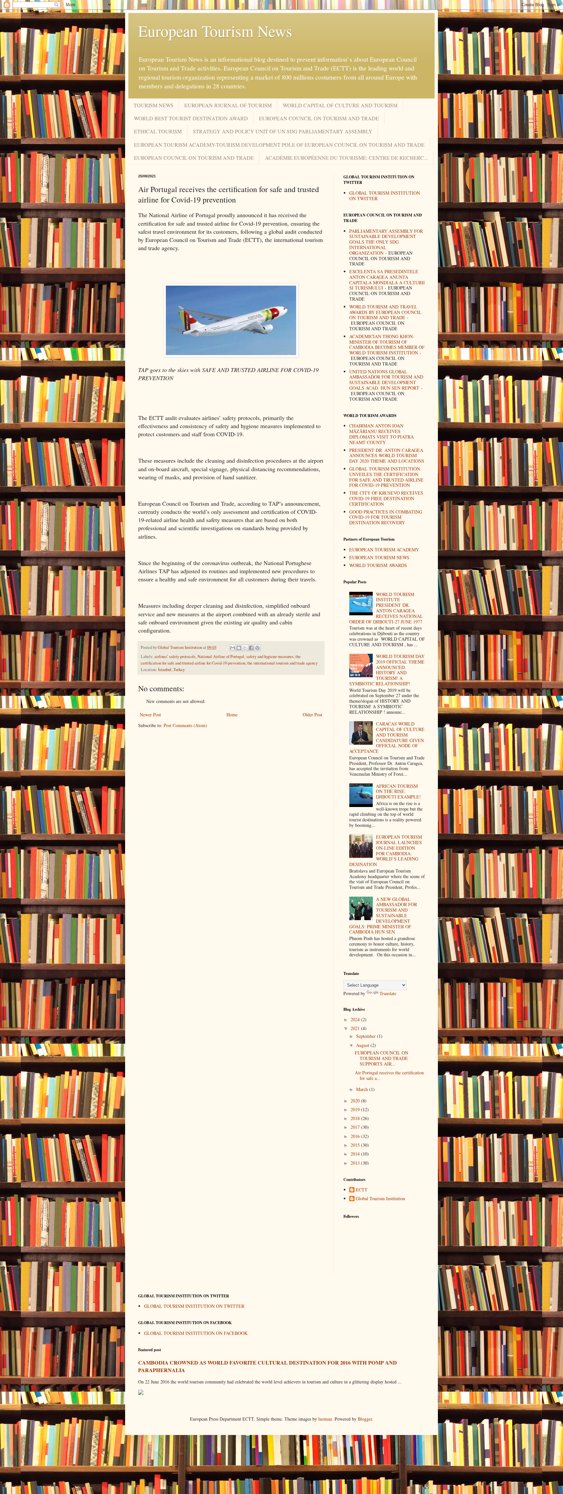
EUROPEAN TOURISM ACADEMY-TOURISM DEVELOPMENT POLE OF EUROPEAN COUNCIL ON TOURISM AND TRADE (279, 144)
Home (232, 714)
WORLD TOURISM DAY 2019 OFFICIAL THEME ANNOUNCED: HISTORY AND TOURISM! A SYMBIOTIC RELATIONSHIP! (387, 670)
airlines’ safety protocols (174, 656)
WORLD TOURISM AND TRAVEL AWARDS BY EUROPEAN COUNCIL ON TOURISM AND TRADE (385, 312)
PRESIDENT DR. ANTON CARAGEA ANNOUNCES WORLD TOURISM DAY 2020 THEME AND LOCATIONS (386, 455)
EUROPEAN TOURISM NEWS (379, 557)
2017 (356, 1127)
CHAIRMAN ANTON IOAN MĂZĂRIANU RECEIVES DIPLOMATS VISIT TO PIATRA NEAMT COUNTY (381, 434)
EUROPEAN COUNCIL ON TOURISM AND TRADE (319, 118)
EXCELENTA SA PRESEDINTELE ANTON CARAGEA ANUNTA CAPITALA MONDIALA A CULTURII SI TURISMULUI (387, 279)
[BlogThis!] (239, 648)
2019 (356, 1109)
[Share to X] (245, 648)
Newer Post (150, 714)
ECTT (362, 1190)
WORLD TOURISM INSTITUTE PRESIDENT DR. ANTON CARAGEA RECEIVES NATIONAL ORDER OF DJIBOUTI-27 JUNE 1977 (386, 608)
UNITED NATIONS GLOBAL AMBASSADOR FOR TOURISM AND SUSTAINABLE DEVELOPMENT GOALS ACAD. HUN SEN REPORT (386, 379)
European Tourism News (215, 30)
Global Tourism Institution (380, 1199)
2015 (356, 1145)
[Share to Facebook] (251, 648)
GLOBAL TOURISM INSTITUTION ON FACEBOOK (196, 1333)
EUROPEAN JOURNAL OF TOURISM (228, 105)
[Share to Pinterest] (257, 648)
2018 (356, 1118)
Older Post (312, 714)
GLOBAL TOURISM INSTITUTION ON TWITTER (384, 196)
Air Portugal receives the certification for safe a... (389, 1075)
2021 (356, 1028)
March (362, 1089)
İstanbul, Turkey (171, 669)
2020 (356, 1101)
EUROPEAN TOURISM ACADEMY (384, 549)
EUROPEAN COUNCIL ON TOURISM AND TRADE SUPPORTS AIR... (381, 1058)
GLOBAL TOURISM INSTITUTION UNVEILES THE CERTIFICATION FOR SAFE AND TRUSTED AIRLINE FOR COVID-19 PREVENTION (386, 477)
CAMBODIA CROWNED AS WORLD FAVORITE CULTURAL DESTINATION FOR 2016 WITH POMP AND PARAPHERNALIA (267, 1366)
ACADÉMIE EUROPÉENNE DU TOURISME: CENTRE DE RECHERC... (346, 157)
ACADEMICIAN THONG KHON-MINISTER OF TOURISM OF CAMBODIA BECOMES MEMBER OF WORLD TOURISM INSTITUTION (387, 344)
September (366, 1036)
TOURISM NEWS (153, 105)
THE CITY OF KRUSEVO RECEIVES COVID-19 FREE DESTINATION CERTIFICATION (386, 498)
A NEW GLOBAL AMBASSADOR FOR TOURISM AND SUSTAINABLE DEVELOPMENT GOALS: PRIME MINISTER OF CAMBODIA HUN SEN (383, 915)
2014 (356, 1154)
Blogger (365, 1419)
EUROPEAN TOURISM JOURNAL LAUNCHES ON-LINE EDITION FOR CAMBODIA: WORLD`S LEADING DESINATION (385, 850)
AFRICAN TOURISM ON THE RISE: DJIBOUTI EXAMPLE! (398, 791)
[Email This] (232, 648)
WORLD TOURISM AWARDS (378, 565)
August (363, 1045)
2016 (356, 1136)
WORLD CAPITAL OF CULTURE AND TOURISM (340, 105)
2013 (356, 1163)
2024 (356, 1019)
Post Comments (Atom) (185, 725)
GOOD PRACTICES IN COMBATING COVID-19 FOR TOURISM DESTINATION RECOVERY (385, 517)
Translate (388, 993)
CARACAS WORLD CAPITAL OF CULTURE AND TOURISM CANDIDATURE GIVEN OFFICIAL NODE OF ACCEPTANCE (387, 737)
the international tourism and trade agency (282, 663)
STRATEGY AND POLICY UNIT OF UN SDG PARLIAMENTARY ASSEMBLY (282, 131)
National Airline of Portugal (220, 656)
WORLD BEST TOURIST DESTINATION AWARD (191, 118)
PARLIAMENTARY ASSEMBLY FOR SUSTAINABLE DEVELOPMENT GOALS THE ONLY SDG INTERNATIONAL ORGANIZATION (386, 242)
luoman (325, 1419)
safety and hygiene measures (270, 656)
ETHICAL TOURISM (158, 131)
